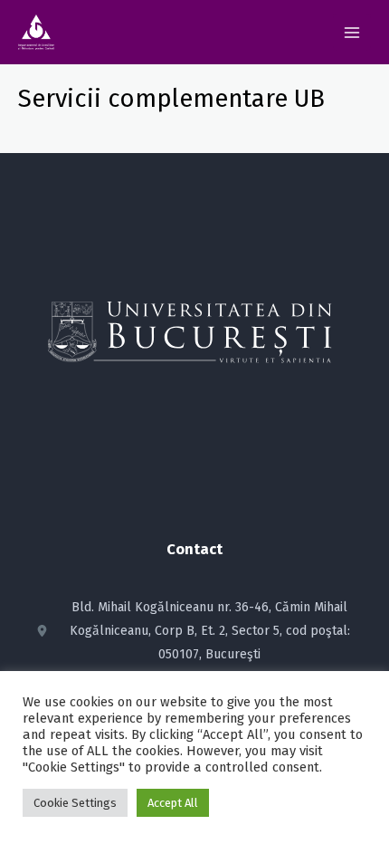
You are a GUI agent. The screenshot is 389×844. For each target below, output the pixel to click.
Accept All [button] (172, 803)
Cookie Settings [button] (75, 803)
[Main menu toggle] (352, 33)
